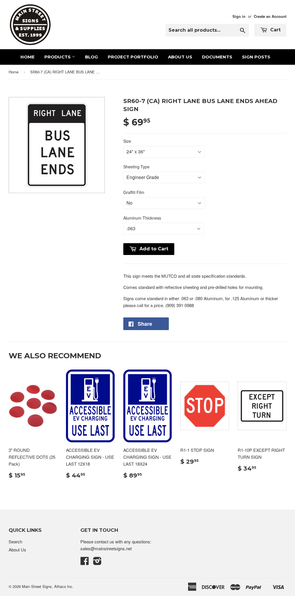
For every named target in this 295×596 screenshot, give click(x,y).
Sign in (238, 16)
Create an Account (270, 16)
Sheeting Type (136, 167)
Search (15, 541)
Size (127, 141)
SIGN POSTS (256, 57)
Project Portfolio (133, 57)
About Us (180, 57)
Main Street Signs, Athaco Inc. (47, 586)
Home (27, 57)
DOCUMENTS (217, 57)
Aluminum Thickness (142, 218)
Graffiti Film (133, 192)
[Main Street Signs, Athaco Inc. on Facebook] (84, 562)
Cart (275, 30)
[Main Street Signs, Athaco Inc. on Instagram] (97, 562)
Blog (91, 57)
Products (58, 57)
